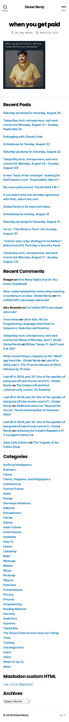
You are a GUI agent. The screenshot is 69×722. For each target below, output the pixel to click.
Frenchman (11, 319)
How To (8, 541)
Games (8, 522)
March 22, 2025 (49, 32)
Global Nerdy (34, 6)
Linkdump (10, 551)
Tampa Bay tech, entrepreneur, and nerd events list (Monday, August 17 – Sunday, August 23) (30, 257)
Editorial (8, 508)
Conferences (12, 484)
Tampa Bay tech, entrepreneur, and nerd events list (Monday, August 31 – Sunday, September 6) (31, 125)
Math (6, 556)
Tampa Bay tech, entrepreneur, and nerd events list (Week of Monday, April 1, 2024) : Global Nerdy (33, 340)
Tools (7, 637)
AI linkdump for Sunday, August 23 (26, 144)
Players (8, 580)
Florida (8, 517)
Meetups (9, 561)
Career (7, 474)
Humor (7, 546)
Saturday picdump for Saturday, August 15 (31, 221)
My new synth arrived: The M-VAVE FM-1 (31, 187)
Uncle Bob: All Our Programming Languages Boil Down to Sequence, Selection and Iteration (29, 324)
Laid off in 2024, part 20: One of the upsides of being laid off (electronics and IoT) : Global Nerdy (34, 381)
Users (7, 652)
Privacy (8, 594)
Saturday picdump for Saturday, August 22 (31, 151)
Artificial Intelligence (17, 464)
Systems (9, 623)
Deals (7, 493)
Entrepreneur (12, 513)
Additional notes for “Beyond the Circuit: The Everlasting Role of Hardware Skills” (32, 410)
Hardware (9, 537)
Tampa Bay (10, 628)
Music (7, 570)
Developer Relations (17, 503)
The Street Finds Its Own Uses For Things (31, 633)
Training (8, 642)
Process (8, 599)
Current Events (13, 488)
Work (6, 666)
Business (9, 469)
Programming (12, 604)
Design (8, 498)
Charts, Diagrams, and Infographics (27, 479)
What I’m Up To (13, 662)
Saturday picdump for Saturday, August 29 (32, 113)
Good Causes (12, 532)
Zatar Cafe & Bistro (16, 442)
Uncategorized (13, 647)
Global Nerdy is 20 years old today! (27, 206)
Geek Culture (12, 527)
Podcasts (9, 585)
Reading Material (14, 609)
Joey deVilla (26, 32)
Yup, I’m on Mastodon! (18, 684)
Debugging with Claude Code (23, 136)
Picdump (9, 575)
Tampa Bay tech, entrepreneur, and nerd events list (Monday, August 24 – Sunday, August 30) (31, 164)
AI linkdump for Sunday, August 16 (26, 214)
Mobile (8, 565)
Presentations (12, 589)
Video (7, 657)
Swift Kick (10, 618)
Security (9, 613)
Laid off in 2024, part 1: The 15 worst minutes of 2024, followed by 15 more (32, 365)
